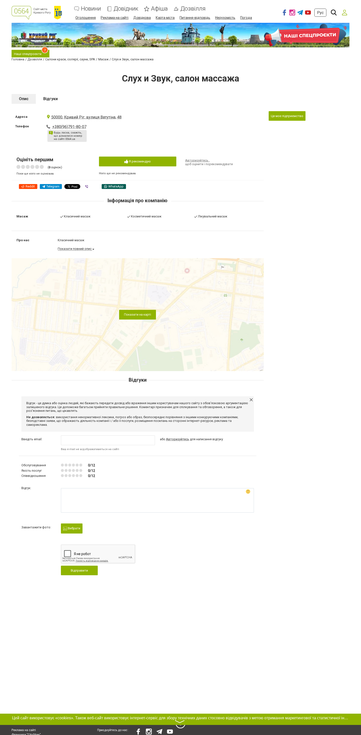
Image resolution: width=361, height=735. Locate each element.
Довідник (126, 8)
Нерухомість (225, 18)
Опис (23, 98)
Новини (91, 8)
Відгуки (50, 98)
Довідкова (142, 18)
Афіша (159, 8)
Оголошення (85, 18)
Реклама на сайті (114, 18)
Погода (246, 18)
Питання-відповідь (195, 18)
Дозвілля (193, 8)
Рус (320, 12)
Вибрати (73, 528)
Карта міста (165, 18)
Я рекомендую (139, 161)
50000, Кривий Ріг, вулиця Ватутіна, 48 (86, 117)
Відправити (79, 570)
